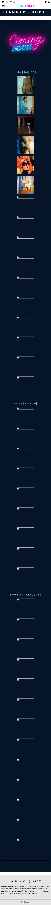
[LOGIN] (49, 2)
